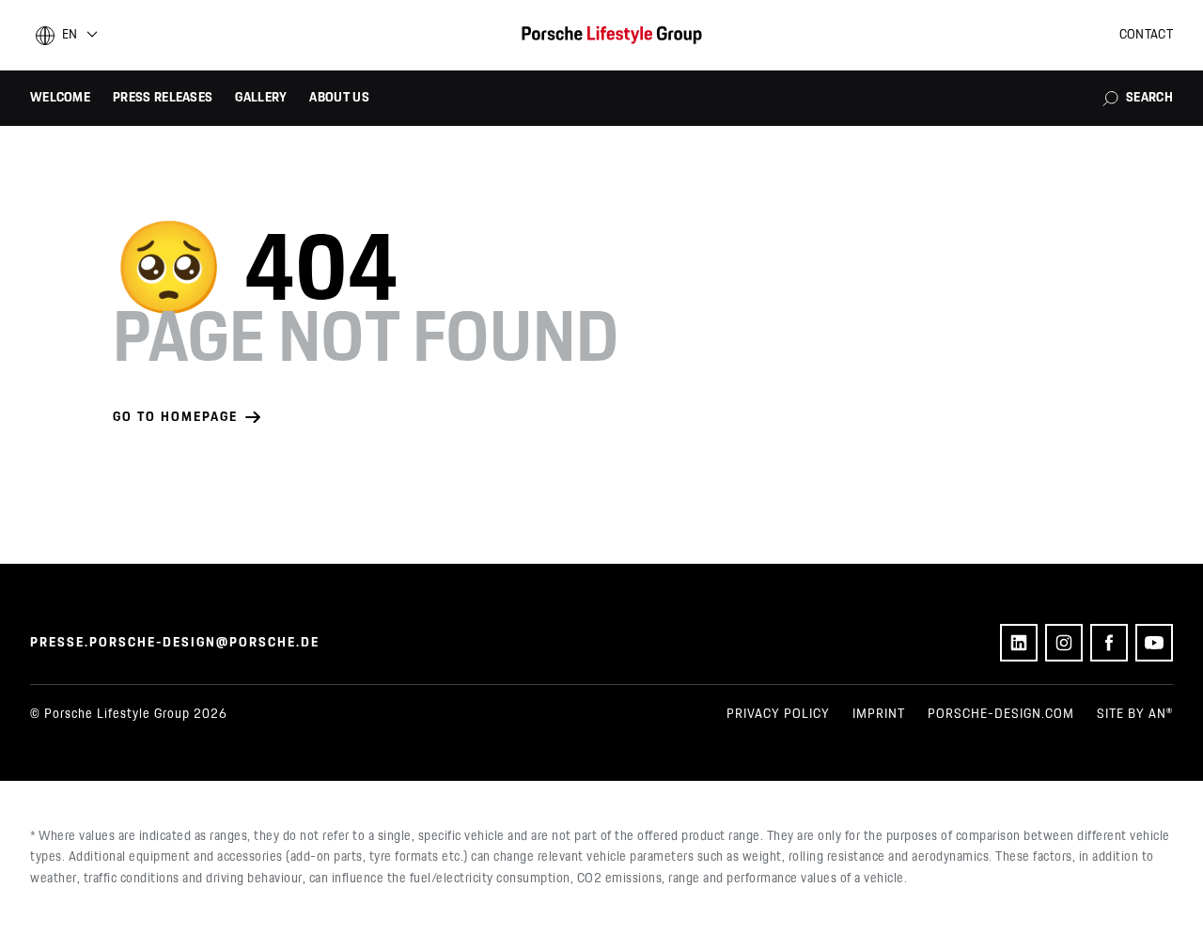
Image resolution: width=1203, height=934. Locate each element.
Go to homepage (175, 417)
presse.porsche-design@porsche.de (175, 642)
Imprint (878, 714)
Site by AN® (1135, 714)
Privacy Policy (778, 714)
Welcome (60, 97)
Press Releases (162, 97)
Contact (1146, 34)
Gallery (261, 97)
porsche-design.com (1001, 714)
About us (338, 97)
